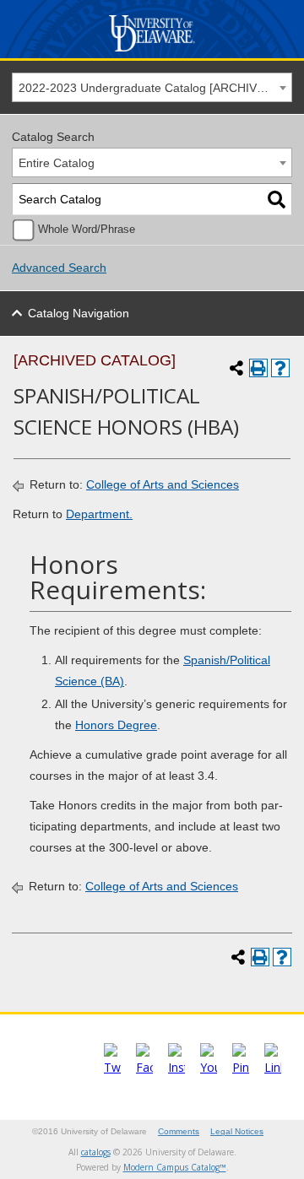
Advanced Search (59, 267)
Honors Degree (116, 725)
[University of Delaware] (152, 52)
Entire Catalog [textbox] (57, 163)
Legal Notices (236, 1131)
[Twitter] (112, 1067)
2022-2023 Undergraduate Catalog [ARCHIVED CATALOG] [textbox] (155, 88)
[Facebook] (144, 1067)
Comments (178, 1131)
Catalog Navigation (78, 313)
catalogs (96, 1152)
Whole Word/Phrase (86, 229)
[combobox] (152, 87)
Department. (99, 514)
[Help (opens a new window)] (280, 368)
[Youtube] (208, 1067)
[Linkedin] (272, 1067)
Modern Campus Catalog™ (174, 1167)
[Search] (276, 199)
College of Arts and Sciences (162, 484)
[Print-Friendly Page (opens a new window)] (258, 368)
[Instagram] (176, 1067)
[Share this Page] (236, 368)
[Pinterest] (240, 1067)
